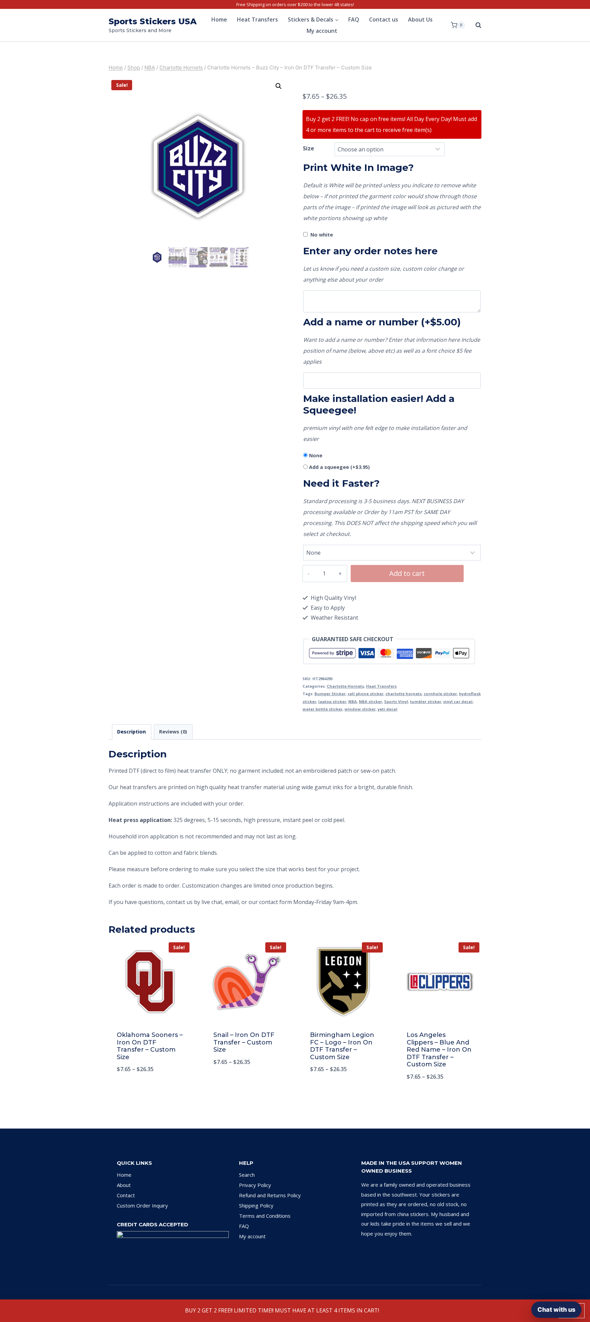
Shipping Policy (256, 1205)
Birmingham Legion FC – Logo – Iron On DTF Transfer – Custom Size (342, 1046)
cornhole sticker (440, 693)
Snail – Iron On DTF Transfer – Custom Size (244, 1042)
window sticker (360, 709)
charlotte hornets (403, 693)
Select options (150, 1092)
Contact (126, 1195)
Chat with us (556, 1309)
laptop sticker (332, 701)
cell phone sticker (365, 693)
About (124, 1185)
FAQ (353, 19)
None (315, 455)
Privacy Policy (255, 1185)
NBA (352, 701)
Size (308, 148)
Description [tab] (131, 731)
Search (247, 1174)
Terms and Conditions (265, 1215)
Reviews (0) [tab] (173, 731)
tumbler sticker (425, 701)
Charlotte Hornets (345, 686)
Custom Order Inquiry (142, 1205)
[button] (278, 86)
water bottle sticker (322, 709)
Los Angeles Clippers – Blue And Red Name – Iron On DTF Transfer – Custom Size (439, 1049)
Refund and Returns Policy (270, 1195)
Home (219, 19)
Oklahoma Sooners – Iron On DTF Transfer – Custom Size (150, 1046)
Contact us (383, 19)
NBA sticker (370, 701)
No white (321, 234)
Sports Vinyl (396, 701)
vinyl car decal (458, 701)
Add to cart (407, 573)
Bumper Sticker (330, 693)
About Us (420, 19)
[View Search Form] (474, 25)
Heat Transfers (257, 19)
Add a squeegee (339, 467)
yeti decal (387, 709)
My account (322, 31)
